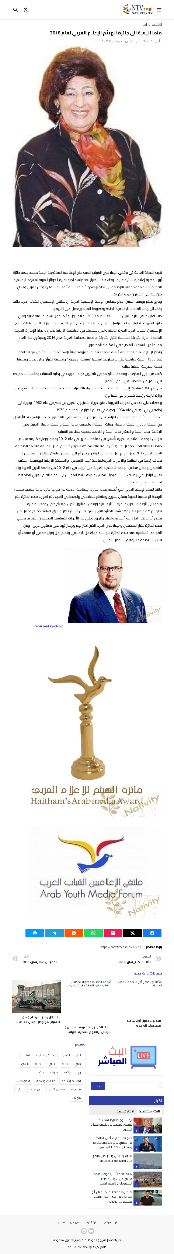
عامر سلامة (75, 1246)
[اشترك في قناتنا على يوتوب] (90, 1231)
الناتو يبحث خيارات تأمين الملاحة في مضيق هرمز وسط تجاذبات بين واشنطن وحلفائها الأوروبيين (112, 1142)
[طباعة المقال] (35, 933)
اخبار (144, 24)
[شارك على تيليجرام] (54, 933)
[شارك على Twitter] (132, 933)
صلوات (54, 1072)
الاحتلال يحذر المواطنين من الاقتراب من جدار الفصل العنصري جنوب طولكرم (38, 1022)
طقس (40, 1072)
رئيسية (38, 1063)
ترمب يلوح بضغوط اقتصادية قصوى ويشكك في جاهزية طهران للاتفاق (111, 1124)
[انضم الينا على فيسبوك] (83, 1231)
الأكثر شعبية (125, 1111)
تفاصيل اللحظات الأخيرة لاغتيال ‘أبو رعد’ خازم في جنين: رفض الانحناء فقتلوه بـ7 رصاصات (112, 1196)
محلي (20, 1089)
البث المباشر (110, 1222)
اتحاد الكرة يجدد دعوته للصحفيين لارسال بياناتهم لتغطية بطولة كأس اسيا (87, 1032)
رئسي (78, 1063)
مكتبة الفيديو (91, 1222)
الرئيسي (66, 1055)
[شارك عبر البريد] (113, 933)
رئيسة (65, 1063)
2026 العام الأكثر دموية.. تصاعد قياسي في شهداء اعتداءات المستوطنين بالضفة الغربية (113, 1178)
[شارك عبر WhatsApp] (93, 933)
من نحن (74, 1222)
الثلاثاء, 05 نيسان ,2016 (135, 959)
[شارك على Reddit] (74, 933)
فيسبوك (76, 1089)
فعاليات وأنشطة (71, 1080)
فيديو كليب (23, 1080)
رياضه (67, 1072)
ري (79, 1072)
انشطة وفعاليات (45, 1055)
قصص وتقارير (57, 1089)
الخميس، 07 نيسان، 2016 (40, 959)
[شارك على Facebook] (152, 933)
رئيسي (52, 1063)
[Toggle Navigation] (160, 9)
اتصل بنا (61, 1222)
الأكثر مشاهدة (149, 1111)
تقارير (27, 1055)
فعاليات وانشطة (45, 1080)
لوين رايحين (36, 1089)
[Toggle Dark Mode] (26, 9)
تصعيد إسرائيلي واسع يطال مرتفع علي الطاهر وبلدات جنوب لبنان (112, 1158)
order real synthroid (48, 626)
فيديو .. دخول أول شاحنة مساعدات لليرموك (143, 1023)
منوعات (76, 1097)
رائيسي (25, 1063)
